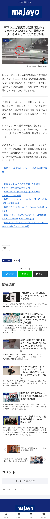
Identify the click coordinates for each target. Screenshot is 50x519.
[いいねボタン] (5, 248)
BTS (17, 260)
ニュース (8, 260)
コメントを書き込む (25, 481)
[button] (44, 332)
